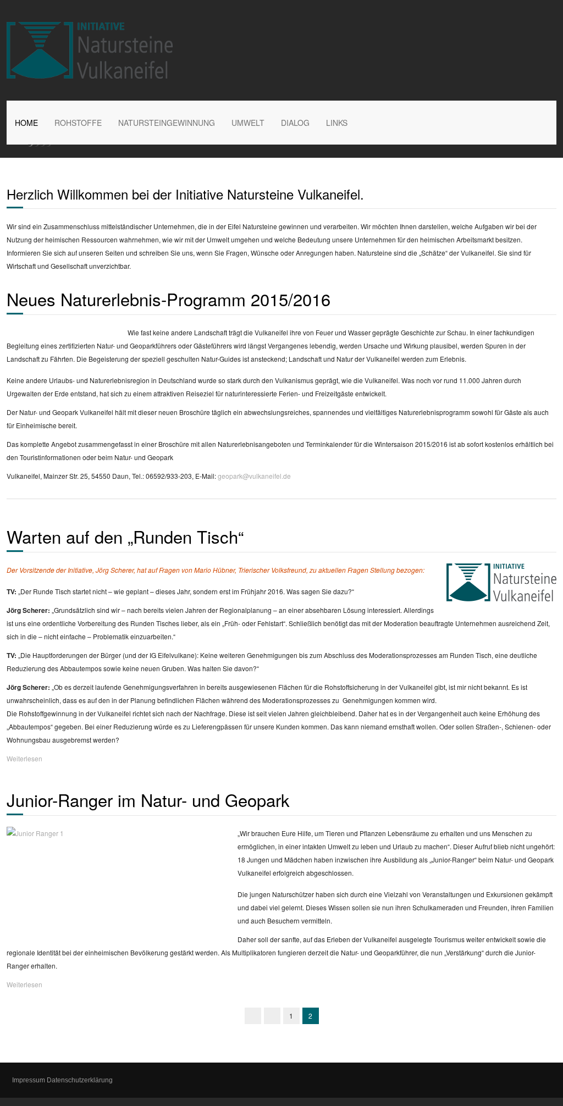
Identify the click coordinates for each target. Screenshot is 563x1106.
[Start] (253, 1016)
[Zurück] (272, 1016)
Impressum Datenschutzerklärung (62, 1080)
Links (336, 122)
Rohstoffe (78, 122)
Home (26, 122)
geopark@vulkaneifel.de (254, 475)
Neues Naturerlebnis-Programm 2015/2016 (168, 298)
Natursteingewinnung (166, 122)
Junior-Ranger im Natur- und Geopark (148, 799)
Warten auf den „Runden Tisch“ (125, 536)
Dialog (295, 122)
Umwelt (247, 122)
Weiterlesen (24, 758)
